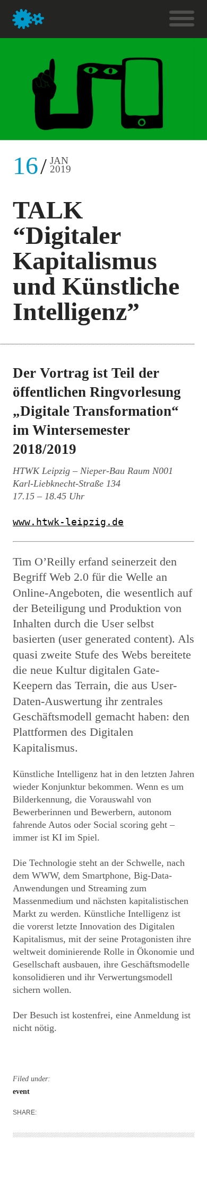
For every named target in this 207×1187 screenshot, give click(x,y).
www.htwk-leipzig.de (68, 521)
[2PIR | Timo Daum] (28, 19)
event (21, 1091)
